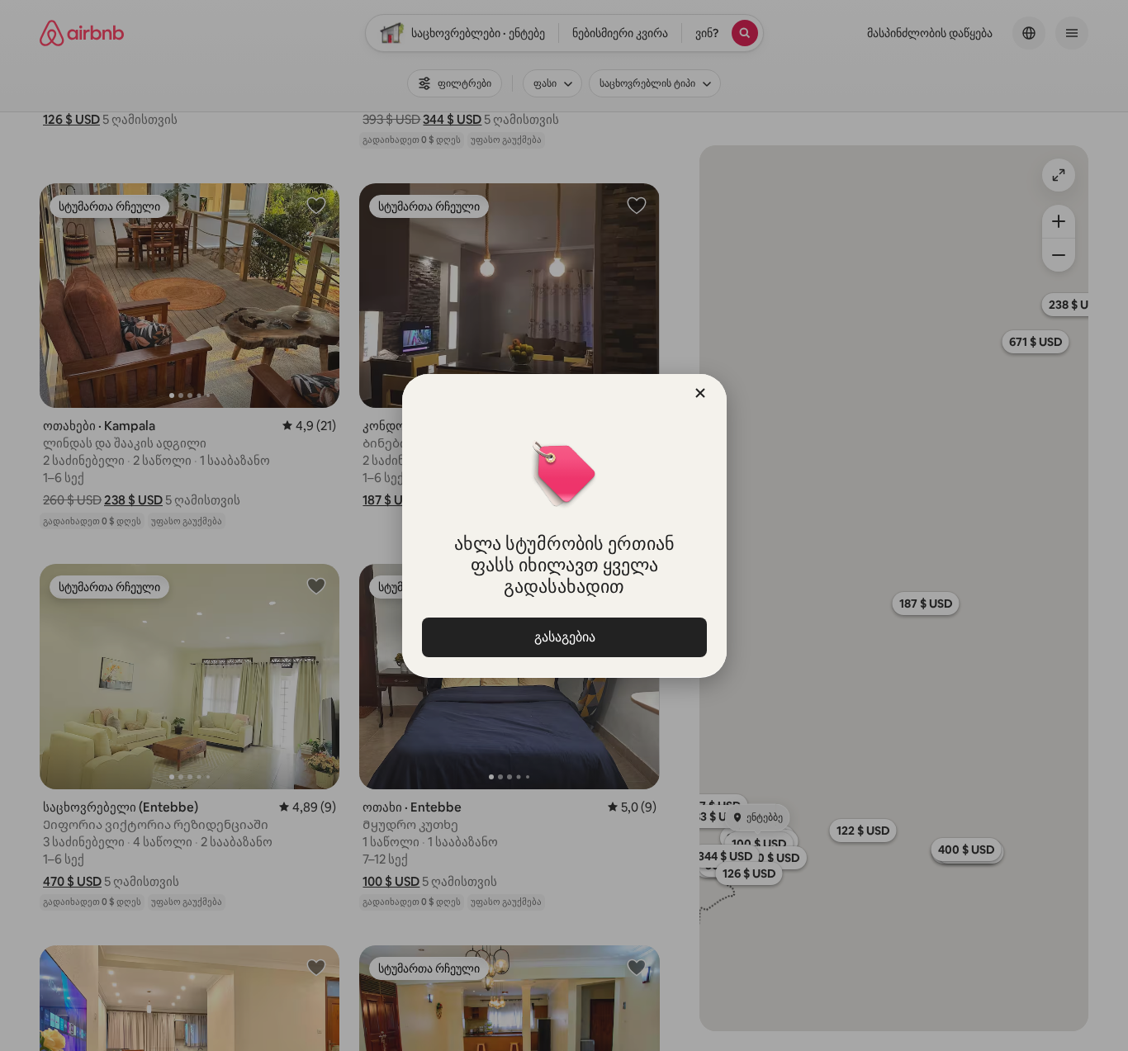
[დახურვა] (700, 393)
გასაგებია (564, 637)
